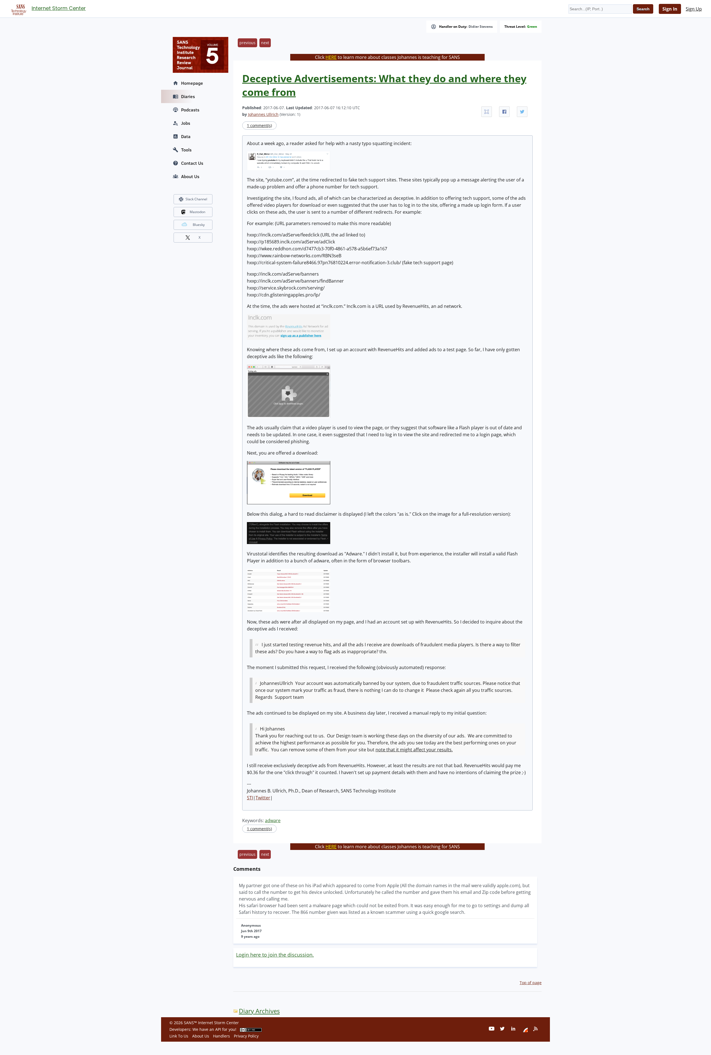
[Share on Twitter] (522, 111)
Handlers (221, 1036)
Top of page (531, 982)
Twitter (263, 798)
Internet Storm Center (59, 8)
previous (247, 42)
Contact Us (192, 163)
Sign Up (694, 9)
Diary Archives (259, 1011)
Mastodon (197, 211)
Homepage (192, 83)
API (218, 1029)
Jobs (185, 123)
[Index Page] (18, 8)
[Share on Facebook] (504, 111)
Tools (186, 150)
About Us (190, 176)
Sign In (669, 9)
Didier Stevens (481, 26)
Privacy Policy (246, 1036)
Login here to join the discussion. (275, 954)
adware (273, 820)
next (265, 42)
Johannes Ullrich (263, 114)
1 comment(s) (259, 125)
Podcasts (190, 110)
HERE (331, 57)
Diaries (188, 96)
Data (186, 136)
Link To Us (178, 1036)
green (532, 26)
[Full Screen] (486, 111)
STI (250, 798)
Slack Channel (196, 199)
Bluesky (199, 224)
